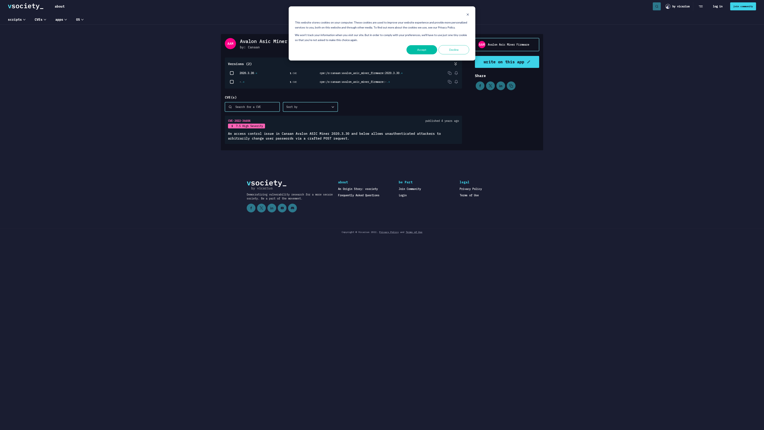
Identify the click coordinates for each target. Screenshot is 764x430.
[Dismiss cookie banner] (467, 15)
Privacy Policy (471, 189)
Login (403, 195)
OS (78, 20)
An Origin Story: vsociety (358, 189)
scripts (15, 20)
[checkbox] (232, 73)
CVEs (39, 20)
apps (59, 20)
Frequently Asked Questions (358, 195)
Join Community (410, 189)
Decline (454, 49)
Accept (421, 49)
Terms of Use (469, 195)
